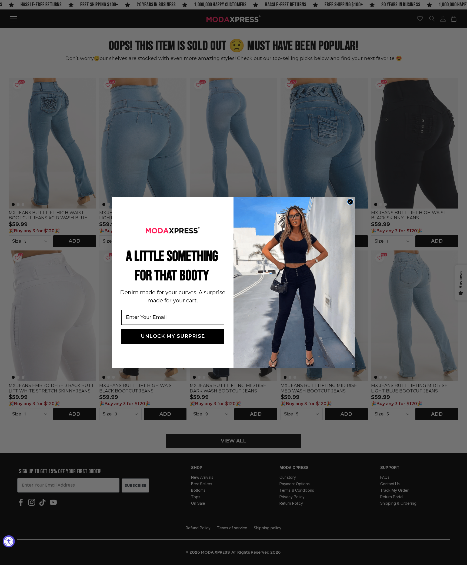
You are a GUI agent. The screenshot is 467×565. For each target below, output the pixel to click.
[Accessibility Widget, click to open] (9, 541)
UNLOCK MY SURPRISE (173, 336)
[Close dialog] (350, 201)
